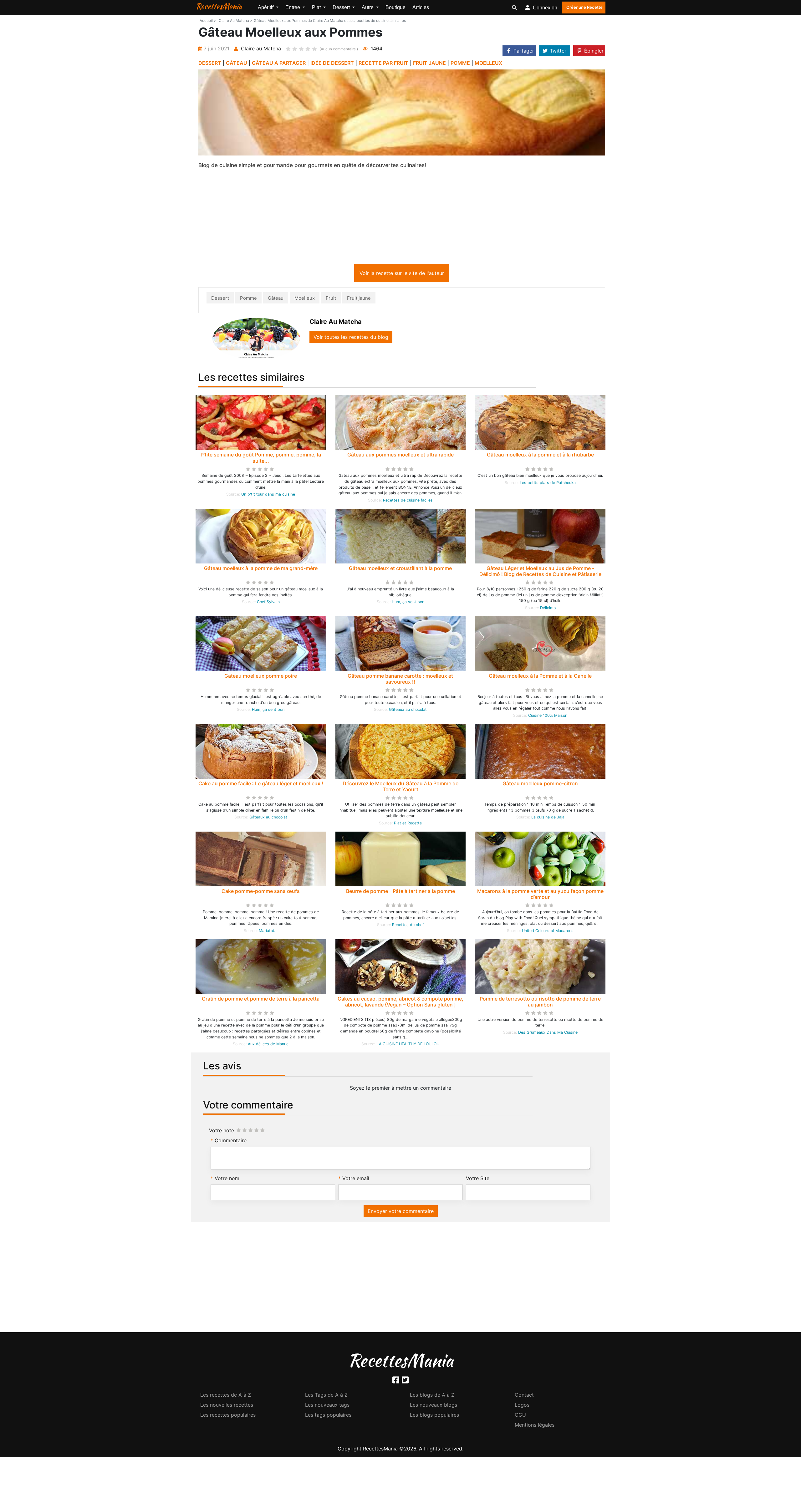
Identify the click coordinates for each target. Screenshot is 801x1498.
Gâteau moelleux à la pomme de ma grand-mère (261, 569)
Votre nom (227, 1179)
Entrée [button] (293, 7)
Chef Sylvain (268, 603)
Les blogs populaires (434, 1416)
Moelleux (304, 299)
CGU (520, 1416)
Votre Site (477, 1179)
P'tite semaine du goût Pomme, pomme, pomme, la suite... (261, 459)
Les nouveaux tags (327, 1406)
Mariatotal (268, 932)
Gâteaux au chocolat (408, 710)
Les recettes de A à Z (225, 1396)
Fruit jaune (359, 299)
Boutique (395, 7)
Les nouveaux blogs (433, 1406)
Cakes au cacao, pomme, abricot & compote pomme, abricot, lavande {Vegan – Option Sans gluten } (400, 1003)
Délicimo (548, 609)
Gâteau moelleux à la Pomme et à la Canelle (540, 677)
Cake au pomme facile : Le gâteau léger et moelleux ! (260, 785)
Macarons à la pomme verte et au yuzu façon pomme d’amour (540, 895)
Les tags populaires (328, 1416)
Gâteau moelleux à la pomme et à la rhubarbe (540, 456)
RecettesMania (219, 6)
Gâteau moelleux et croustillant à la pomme (400, 569)
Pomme (248, 299)
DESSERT (209, 63)
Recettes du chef (408, 926)
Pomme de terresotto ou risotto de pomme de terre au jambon (540, 1003)
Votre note (221, 1132)
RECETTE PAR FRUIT (383, 63)
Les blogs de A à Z (432, 1396)
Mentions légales (534, 1426)
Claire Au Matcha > (236, 20)
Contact (524, 1396)
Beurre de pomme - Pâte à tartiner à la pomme (400, 892)
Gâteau (275, 299)
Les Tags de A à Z (326, 1396)
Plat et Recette (408, 824)
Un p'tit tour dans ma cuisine (268, 495)
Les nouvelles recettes (226, 1406)
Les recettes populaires (228, 1416)
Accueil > (208, 20)
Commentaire (231, 1142)
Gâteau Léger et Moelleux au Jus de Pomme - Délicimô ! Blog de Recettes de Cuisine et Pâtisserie (540, 572)
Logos (522, 1406)
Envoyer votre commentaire (401, 1212)
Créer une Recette (584, 7)
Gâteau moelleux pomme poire (260, 677)
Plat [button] (317, 7)
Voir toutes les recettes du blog (351, 338)
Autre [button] (368, 7)
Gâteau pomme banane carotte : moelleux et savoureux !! (400, 680)
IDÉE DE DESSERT (332, 63)
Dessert (220, 299)
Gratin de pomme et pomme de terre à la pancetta (260, 1000)
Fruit (331, 299)
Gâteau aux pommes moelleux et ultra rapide (400, 456)
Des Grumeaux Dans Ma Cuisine (548, 1033)
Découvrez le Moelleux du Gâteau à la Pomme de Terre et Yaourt (400, 788)
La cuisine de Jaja (547, 818)
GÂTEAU (236, 63)
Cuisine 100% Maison (547, 716)
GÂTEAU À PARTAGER (279, 63)
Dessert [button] (342, 7)
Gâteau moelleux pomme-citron (540, 785)
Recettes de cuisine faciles (408, 501)
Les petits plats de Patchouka (548, 484)
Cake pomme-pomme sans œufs (261, 892)
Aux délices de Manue (268, 1045)
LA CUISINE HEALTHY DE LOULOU (407, 1045)
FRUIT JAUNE (429, 63)
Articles (420, 7)
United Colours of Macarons (548, 932)
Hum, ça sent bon (408, 603)
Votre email (355, 1179)
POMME (460, 63)
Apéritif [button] (266, 7)
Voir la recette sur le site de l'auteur (402, 274)
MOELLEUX (488, 63)
